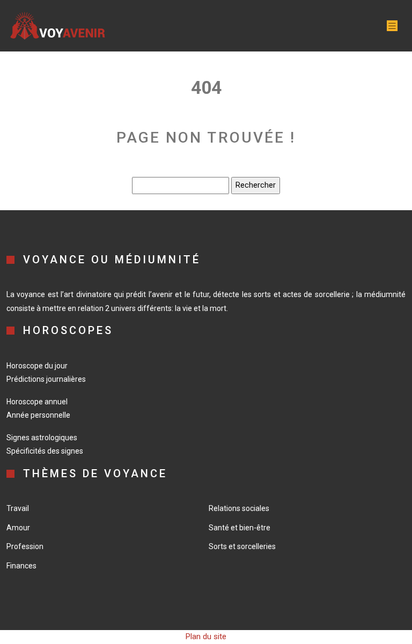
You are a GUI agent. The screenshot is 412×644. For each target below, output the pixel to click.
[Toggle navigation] (392, 26)
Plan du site (206, 636)
